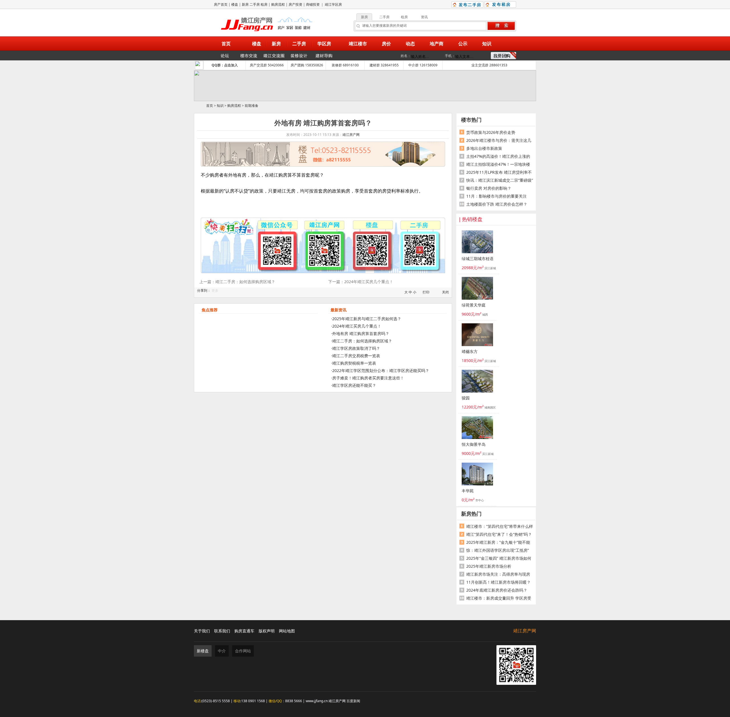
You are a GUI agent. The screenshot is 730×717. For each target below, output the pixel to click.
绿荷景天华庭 (474, 305)
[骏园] (477, 382)
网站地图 (287, 631)
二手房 (255, 4)
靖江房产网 (351, 134)
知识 (220, 105)
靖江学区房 (333, 4)
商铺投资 (313, 4)
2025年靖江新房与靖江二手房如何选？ (366, 318)
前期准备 (251, 105)
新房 (245, 4)
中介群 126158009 (422, 65)
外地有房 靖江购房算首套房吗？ (360, 333)
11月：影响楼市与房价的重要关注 (496, 196)
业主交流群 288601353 (489, 65)
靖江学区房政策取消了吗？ (356, 348)
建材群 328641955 (384, 65)
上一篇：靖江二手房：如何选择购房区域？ (237, 281)
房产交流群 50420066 (267, 65)
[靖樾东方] (477, 335)
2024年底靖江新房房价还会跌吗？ (496, 590)
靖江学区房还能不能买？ (354, 385)
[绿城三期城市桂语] (477, 242)
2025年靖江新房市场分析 (488, 566)
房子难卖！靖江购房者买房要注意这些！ (368, 378)
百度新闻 (353, 700)
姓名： (406, 56)
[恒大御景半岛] (477, 428)
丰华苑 (468, 491)
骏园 (466, 398)
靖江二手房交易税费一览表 (356, 355)
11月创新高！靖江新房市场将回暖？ (498, 582)
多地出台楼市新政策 (484, 148)
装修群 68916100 (345, 65)
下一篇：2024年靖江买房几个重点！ (360, 281)
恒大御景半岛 (474, 444)
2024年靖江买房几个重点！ (356, 326)
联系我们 (222, 631)
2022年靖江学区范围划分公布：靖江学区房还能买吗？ (380, 370)
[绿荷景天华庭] (477, 289)
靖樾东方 (470, 352)
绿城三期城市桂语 (477, 259)
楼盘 (234, 4)
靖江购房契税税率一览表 (354, 363)
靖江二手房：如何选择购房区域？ (362, 341)
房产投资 (295, 4)
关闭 (445, 292)
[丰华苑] (477, 475)
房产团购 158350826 (307, 65)
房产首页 (221, 4)
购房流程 (278, 4)
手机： (450, 56)
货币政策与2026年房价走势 (490, 132)
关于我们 (202, 631)
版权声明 (267, 631)
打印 (426, 292)
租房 (264, 4)
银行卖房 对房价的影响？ (488, 188)
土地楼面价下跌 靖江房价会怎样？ (496, 204)
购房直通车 (244, 631)
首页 (209, 105)
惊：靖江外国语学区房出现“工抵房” (497, 550)
